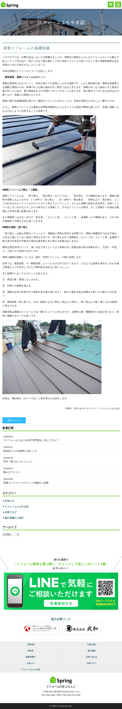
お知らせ (9, 500)
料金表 (30, 651)
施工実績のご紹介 (14, 518)
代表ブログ (11, 512)
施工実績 (91, 651)
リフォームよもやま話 (109, 408)
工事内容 (30, 644)
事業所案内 (30, 657)
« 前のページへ (14, 420)
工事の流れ (91, 644)
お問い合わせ (91, 657)
